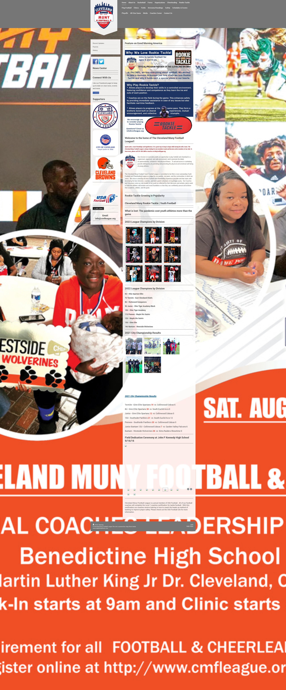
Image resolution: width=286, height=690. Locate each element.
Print (96, 525)
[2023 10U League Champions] (153, 254)
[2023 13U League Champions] (153, 273)
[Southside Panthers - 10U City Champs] (171, 346)
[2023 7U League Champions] (153, 235)
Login (191, 524)
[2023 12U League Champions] (134, 273)
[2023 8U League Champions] (172, 235)
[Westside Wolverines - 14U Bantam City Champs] (134, 346)
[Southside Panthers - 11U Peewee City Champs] (134, 364)
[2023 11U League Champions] (172, 254)
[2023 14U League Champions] (172, 273)
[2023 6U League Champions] (134, 235)
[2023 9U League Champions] (134, 254)
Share (97, 93)
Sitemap (101, 525)
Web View (189, 526)
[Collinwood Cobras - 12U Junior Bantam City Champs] (152, 346)
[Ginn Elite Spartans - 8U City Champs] (152, 365)
